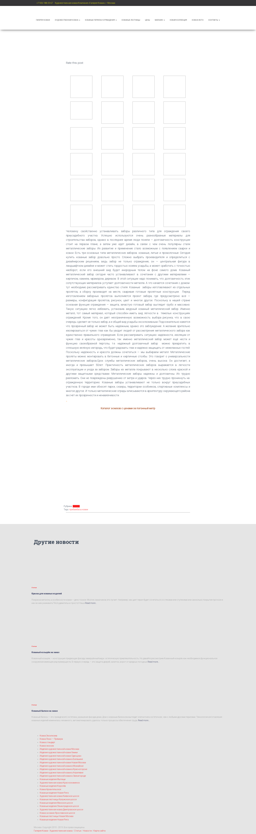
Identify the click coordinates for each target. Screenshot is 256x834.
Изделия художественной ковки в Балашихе (61, 759)
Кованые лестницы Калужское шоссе (58, 799)
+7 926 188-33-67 (45, 3)
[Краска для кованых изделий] (58, 565)
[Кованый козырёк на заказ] (58, 624)
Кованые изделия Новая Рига (54, 793)
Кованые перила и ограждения (100, 20)
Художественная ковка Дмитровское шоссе (61, 809)
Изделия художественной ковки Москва (59, 749)
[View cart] (128, 26)
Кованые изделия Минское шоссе (56, 803)
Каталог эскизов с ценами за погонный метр (128, 408)
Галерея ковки (43, 20)
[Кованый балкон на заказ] (58, 682)
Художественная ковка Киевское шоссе (59, 796)
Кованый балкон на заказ (45, 711)
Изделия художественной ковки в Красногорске (63, 769)
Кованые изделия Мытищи (52, 779)
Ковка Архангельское (50, 789)
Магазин (159, 20)
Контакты (213, 20)
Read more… (91, 603)
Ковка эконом (47, 746)
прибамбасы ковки (78, 509)
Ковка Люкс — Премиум (51, 739)
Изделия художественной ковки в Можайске (61, 766)
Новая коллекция (178, 20)
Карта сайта (99, 831)
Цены (147, 20)
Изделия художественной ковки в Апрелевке (61, 772)
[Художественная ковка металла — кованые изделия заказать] (52, 11)
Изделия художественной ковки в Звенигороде (63, 776)
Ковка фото (198, 20)
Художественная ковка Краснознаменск (60, 782)
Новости (87, 831)
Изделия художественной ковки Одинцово (60, 756)
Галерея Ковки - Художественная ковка (53, 831)
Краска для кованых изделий (47, 593)
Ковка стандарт (47, 742)
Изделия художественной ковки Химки (59, 752)
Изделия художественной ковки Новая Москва (63, 762)
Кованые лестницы (131, 20)
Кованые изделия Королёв (53, 786)
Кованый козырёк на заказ (45, 652)
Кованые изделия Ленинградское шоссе (59, 806)
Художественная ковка (67, 20)
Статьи (76, 506)
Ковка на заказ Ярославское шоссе (57, 813)
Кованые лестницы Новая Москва (56, 816)
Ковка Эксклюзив (48, 735)
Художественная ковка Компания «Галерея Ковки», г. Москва (85, 3)
